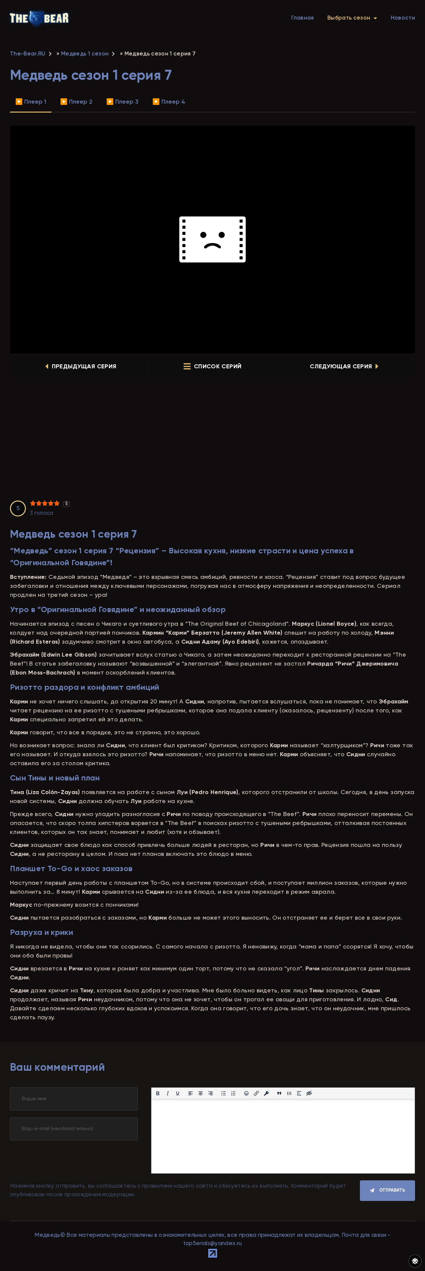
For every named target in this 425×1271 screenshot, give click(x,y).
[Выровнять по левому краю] (191, 1093)
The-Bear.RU (27, 54)
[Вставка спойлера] (299, 1093)
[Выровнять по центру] (201, 1093)
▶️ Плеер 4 (168, 102)
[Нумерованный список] (233, 1093)
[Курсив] (168, 1093)
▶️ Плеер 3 (122, 102)
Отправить (392, 1190)
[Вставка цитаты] (279, 1093)
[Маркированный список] (223, 1093)
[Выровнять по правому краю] (210, 1093)
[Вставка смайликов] (246, 1093)
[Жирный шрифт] (158, 1093)
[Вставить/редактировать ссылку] (256, 1093)
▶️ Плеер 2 (76, 102)
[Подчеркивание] (178, 1093)
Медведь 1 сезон (85, 54)
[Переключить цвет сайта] (415, 1261)
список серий (217, 367)
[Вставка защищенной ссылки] (266, 1093)
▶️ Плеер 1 (30, 102)
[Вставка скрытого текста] (309, 1093)
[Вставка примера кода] (289, 1093)
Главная (302, 18)
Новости (403, 18)
